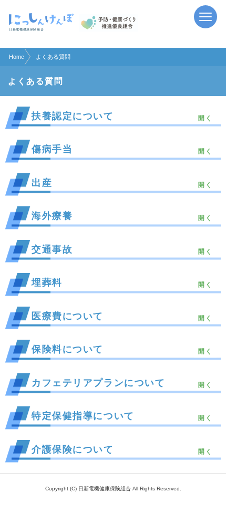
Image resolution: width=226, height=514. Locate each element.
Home (16, 57)
